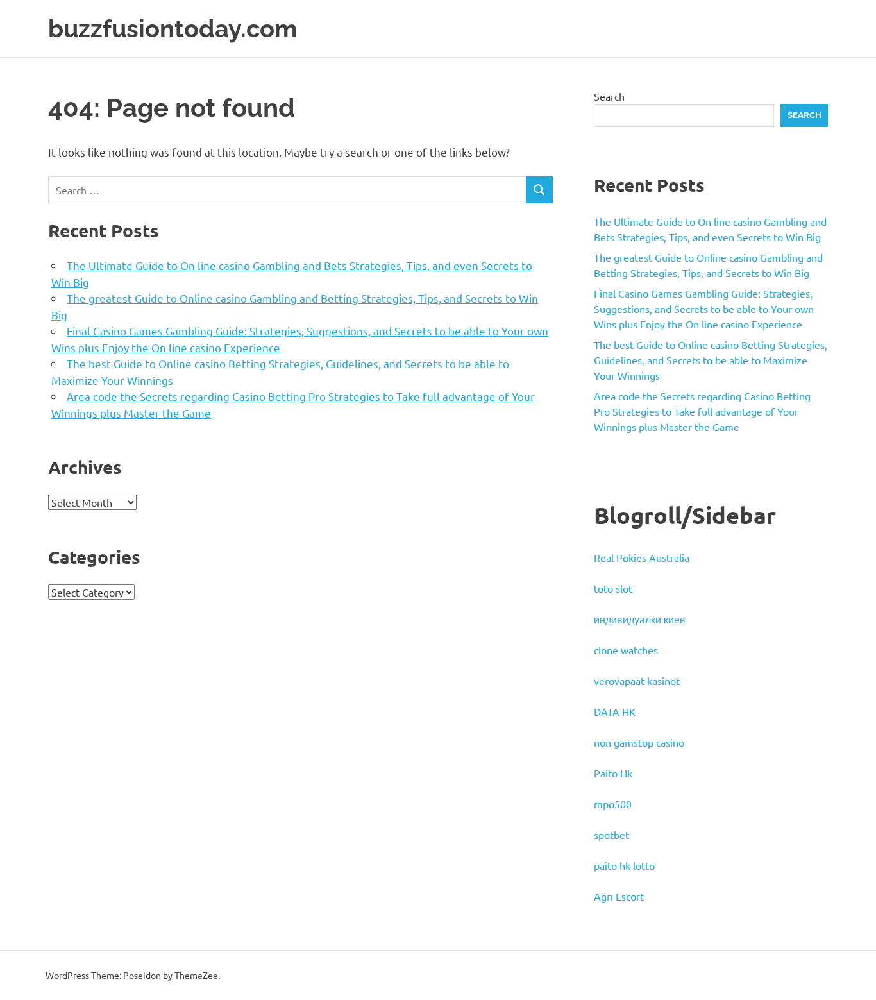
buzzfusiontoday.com (172, 28)
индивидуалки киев (640, 619)
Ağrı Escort (619, 896)
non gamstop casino (639, 742)
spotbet (611, 834)
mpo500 (613, 803)
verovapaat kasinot (637, 680)
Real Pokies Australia (641, 557)
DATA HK (615, 711)
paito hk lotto (624, 865)
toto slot (613, 588)
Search (609, 96)
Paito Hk (613, 773)
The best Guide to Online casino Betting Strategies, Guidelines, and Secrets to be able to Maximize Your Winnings (710, 360)
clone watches (626, 649)
